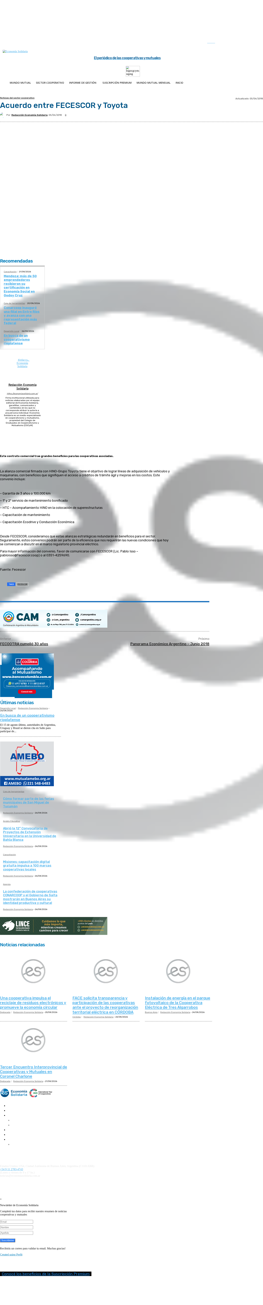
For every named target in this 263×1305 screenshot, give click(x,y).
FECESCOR (22, 584)
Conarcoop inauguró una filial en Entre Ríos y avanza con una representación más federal (22, 315)
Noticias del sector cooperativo (17, 98)
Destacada (5, 1012)
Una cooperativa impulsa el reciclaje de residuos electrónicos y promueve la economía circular (33, 1003)
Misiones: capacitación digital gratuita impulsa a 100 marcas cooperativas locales (27, 865)
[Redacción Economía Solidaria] (3, 115)
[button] (214, 42)
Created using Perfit (11, 1254)
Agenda (7, 884)
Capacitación (10, 272)
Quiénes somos (7, 1150)
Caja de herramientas (14, 303)
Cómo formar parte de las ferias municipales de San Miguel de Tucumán (28, 802)
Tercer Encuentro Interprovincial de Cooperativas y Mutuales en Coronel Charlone (33, 1072)
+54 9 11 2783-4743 (11, 1169)
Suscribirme (7, 1240)
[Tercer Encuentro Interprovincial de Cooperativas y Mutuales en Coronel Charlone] (33, 1040)
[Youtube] (255, 42)
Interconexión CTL (209, 1181)
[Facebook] (226, 42)
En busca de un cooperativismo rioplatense (17, 339)
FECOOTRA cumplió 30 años (24, 644)
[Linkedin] (241, 42)
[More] (89, 593)
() (155, 1181)
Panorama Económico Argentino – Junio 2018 (169, 644)
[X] (248, 42)
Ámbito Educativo (11, 821)
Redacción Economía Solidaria (29, 115)
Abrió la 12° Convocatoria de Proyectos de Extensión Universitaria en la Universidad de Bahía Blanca (29, 834)
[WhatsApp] (63, 593)
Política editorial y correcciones (16, 1153)
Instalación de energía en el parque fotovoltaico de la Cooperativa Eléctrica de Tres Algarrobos (177, 1003)
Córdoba (76, 1017)
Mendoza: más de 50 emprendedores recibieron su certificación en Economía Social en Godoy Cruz (20, 285)
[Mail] (22, 430)
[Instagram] (233, 42)
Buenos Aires (151, 1012)
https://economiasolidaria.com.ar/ (22, 393)
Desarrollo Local (11, 331)
